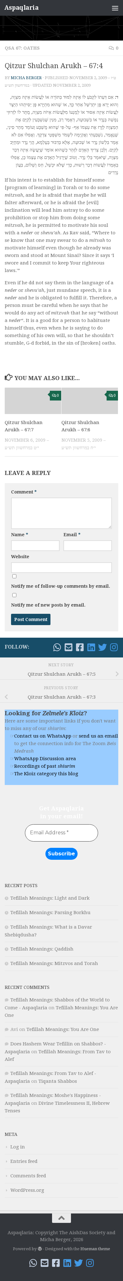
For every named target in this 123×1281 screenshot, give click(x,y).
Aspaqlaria (21, 7)
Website (20, 556)
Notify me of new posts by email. (48, 605)
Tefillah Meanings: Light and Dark (50, 898)
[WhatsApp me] (57, 647)
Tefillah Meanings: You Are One (62, 1029)
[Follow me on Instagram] (113, 647)
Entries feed (24, 1161)
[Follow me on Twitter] (102, 647)
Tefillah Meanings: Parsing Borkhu (50, 912)
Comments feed (28, 1176)
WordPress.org (27, 1190)
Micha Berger (26, 77)
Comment (24, 491)
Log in (17, 1147)
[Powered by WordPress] (40, 1249)
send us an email (98, 736)
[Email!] (68, 647)
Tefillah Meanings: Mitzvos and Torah (54, 963)
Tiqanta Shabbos (57, 1081)
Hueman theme (95, 1248)
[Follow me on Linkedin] (91, 647)
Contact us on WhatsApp (42, 736)
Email (71, 534)
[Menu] (115, 8)
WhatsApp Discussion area (45, 758)
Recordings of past (44, 766)
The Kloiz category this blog (46, 774)
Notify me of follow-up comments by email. (60, 586)
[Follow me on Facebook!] (79, 647)
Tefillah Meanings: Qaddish (41, 949)
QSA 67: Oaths (22, 48)
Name (19, 534)
